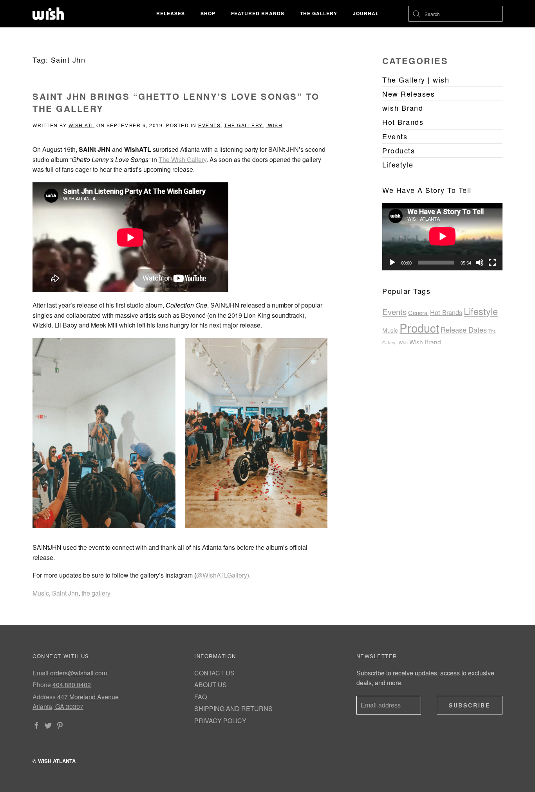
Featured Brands (257, 13)
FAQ (200, 696)
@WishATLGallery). (223, 575)
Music (41, 593)
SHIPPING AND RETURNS (233, 708)
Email (41, 672)
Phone (42, 684)
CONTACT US (214, 672)
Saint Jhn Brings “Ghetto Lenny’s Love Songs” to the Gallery (176, 102)
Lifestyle (481, 311)
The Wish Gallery (182, 159)
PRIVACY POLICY (220, 720)
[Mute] (480, 262)
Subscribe (469, 705)
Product (419, 327)
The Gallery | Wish (253, 125)
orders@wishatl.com (78, 672)
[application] (442, 236)
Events (209, 125)
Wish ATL (82, 125)
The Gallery (318, 13)
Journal (366, 13)
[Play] (392, 262)
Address (44, 696)
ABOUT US (210, 684)
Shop (208, 13)
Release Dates (464, 329)
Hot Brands (446, 312)
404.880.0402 (71, 684)
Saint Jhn (65, 593)
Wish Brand (425, 341)
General (418, 312)
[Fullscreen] (492, 262)
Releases (170, 13)
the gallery (95, 593)
